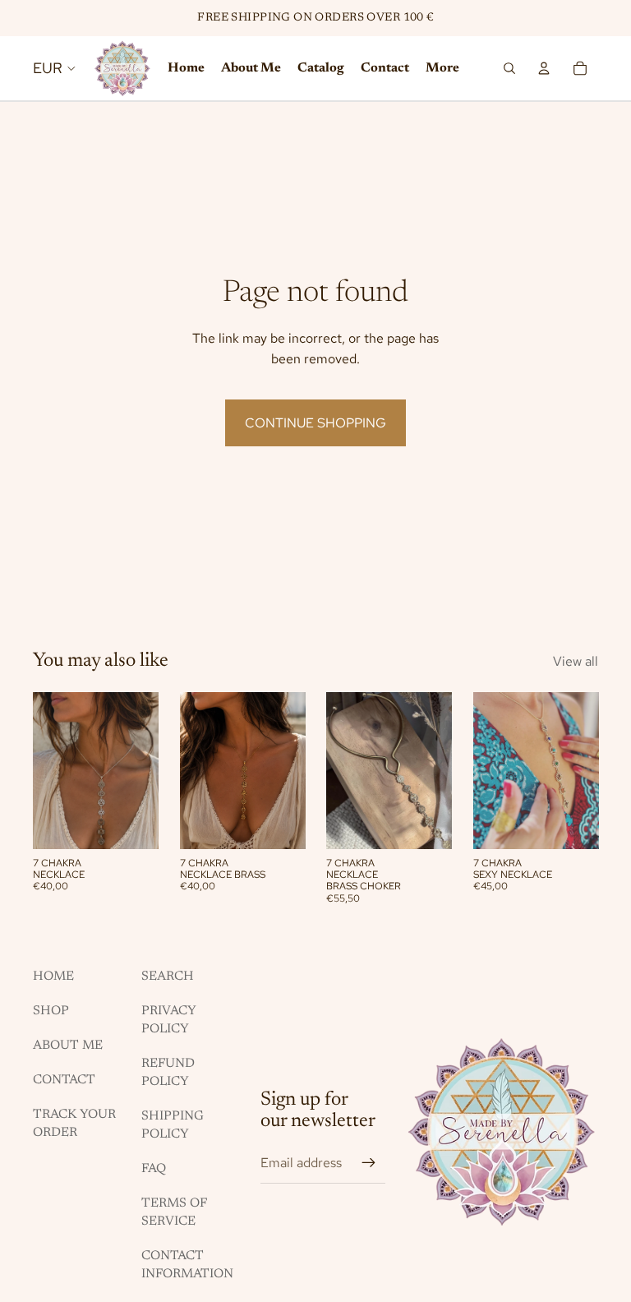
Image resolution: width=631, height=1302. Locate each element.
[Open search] (509, 68)
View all (575, 661)
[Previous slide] (486, 770)
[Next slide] (585, 770)
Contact (64, 1080)
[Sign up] (368, 1163)
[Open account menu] (544, 68)
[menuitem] (442, 68)
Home (53, 976)
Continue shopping (315, 423)
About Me (68, 1045)
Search (167, 976)
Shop (51, 1011)
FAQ (153, 1168)
